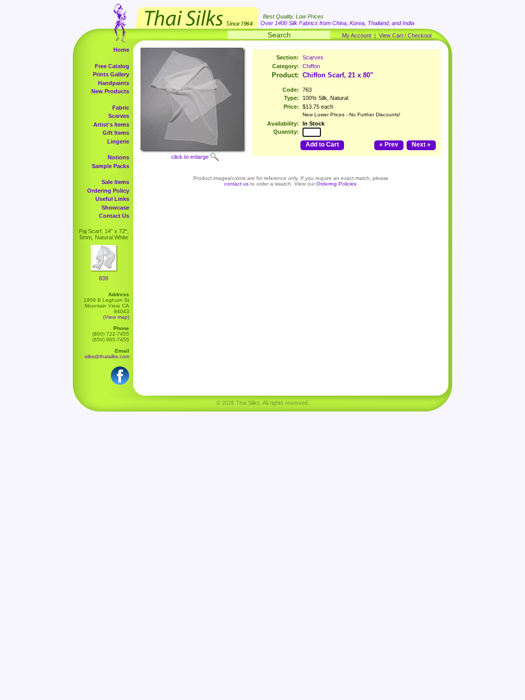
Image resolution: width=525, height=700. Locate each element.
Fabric (120, 108)
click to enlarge (190, 157)
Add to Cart (322, 144)
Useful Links (112, 199)
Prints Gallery (111, 74)
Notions (118, 157)
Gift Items (116, 133)
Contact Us (114, 216)
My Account (356, 35)
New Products (110, 91)
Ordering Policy (108, 191)
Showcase (115, 207)
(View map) (116, 317)
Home (121, 50)
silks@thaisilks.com (107, 356)
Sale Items (115, 182)
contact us (236, 184)
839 (103, 278)
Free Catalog (112, 66)
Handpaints (113, 83)
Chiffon (311, 66)
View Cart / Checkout (405, 35)
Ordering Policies (336, 184)
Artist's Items (111, 124)
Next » (421, 144)
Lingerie (118, 141)
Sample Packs (110, 166)
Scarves (118, 116)
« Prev (388, 144)
